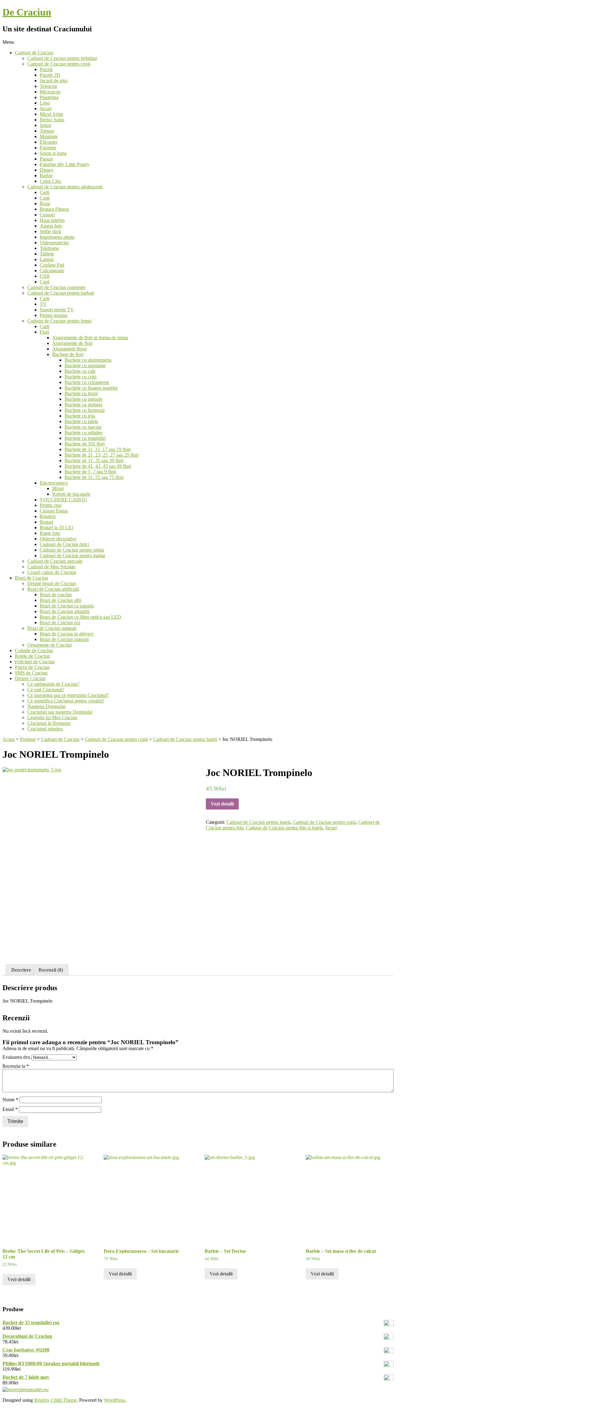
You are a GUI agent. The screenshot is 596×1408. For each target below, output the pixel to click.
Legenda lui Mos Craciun (52, 717)
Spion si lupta (53, 153)
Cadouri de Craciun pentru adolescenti (64, 186)
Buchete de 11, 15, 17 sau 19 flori (98, 449)
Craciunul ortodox (45, 728)
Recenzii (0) (50, 970)
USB (45, 276)
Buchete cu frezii (81, 393)
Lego (45, 103)
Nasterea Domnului (46, 706)
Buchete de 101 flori (85, 443)
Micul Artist (51, 114)
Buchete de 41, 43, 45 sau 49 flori (98, 466)
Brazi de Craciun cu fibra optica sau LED (80, 617)
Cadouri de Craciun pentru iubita (72, 550)
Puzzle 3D (50, 75)
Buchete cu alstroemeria (88, 360)
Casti (45, 198)
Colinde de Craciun (34, 650)
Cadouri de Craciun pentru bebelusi (62, 58)
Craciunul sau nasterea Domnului (60, 712)
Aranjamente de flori (72, 343)
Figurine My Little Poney (64, 164)
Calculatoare (52, 270)
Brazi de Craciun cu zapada (67, 605)
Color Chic (50, 181)
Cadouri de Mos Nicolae (51, 566)
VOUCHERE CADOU (63, 499)
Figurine (48, 147)
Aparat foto (51, 225)
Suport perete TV (57, 309)
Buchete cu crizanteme (87, 382)
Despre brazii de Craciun (51, 583)
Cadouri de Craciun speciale (55, 561)
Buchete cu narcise (83, 427)
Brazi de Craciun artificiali (53, 589)
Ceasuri (47, 214)
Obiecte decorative (58, 538)
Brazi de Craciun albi (60, 600)
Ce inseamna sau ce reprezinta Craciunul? (68, 695)
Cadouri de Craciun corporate (56, 287)
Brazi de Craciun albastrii (64, 611)
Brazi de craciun (56, 594)
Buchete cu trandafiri (85, 438)
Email (10, 1109)
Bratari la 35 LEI (56, 527)
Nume (10, 1099)
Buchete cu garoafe (83, 399)
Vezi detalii (222, 803)
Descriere (21, 970)
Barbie (46, 175)
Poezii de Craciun (32, 667)
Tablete (47, 253)
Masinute (49, 136)
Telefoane (49, 248)
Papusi (46, 158)
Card (44, 281)
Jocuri (46, 108)
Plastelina (49, 97)
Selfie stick (50, 231)
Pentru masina (53, 315)
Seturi (45, 125)
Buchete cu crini (81, 376)
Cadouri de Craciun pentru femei (59, 320)
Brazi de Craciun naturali (51, 628)
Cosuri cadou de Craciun (51, 572)
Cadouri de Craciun (34, 52)
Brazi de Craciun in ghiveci (66, 633)
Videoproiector (54, 242)
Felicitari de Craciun (35, 661)
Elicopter (48, 142)
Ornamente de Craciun (49, 645)
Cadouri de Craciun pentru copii (58, 63)
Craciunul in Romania (48, 723)
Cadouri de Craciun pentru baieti (258, 822)
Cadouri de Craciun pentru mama (72, 555)
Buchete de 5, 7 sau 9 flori (90, 471)
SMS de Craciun (31, 672)
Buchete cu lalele (81, 421)
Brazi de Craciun (31, 577)
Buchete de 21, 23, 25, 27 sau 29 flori (101, 455)
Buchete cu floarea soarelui (91, 387)
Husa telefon (52, 220)
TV (43, 304)
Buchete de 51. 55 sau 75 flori (94, 477)
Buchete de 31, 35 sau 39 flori (94, 460)
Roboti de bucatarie (71, 494)
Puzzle (46, 69)
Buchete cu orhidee (83, 432)
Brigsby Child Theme (55, 1400)
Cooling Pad (52, 265)
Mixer (58, 488)
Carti (44, 192)
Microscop (50, 91)
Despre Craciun (30, 678)
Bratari (46, 522)
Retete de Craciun (32, 656)
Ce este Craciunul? (45, 689)
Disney (47, 170)
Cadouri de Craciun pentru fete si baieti (284, 827)
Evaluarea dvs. (16, 1057)
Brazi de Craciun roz (60, 622)
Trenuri (47, 130)
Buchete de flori (68, 354)
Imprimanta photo (57, 237)
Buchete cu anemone (85, 365)
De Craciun (26, 12)
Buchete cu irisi (80, 415)
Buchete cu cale (80, 371)
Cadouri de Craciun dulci (64, 544)
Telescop (48, 86)
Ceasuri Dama (54, 510)
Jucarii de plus (54, 80)
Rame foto (50, 533)
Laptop (47, 259)
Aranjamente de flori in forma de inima (90, 337)
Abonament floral (69, 348)
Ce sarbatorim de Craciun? (53, 684)
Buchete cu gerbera (83, 404)
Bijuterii (48, 516)
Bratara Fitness (54, 209)
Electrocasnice (54, 482)
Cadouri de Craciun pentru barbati (60, 293)
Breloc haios (52, 119)
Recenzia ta (15, 1066)
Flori (44, 332)
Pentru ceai (50, 505)
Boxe (45, 203)
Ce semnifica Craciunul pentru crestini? (65, 700)
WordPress (114, 1400)
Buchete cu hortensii (85, 410)
